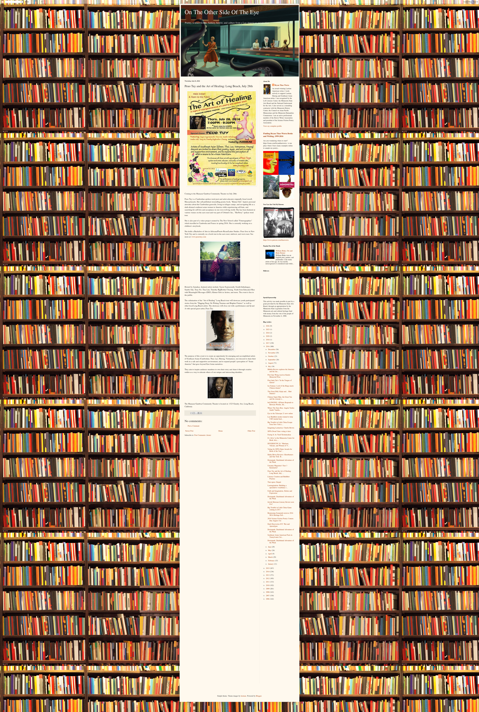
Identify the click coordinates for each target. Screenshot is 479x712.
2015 (268, 568)
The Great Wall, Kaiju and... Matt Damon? (280, 392)
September (272, 359)
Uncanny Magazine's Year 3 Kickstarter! (277, 466)
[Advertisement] (273, 641)
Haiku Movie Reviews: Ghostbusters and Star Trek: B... (280, 455)
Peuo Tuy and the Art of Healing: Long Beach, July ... (279, 472)
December (272, 349)
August (271, 363)
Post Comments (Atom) (202, 435)
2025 (268, 329)
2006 (268, 599)
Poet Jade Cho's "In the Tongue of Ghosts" (280, 381)
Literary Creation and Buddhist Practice (279, 477)
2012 (268, 578)
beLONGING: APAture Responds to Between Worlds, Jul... (280, 403)
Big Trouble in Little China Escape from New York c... (280, 423)
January (271, 564)
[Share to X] (196, 413)
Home (220, 431)
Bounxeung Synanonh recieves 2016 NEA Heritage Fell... (280, 514)
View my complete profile (272, 126)
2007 (268, 595)
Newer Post (189, 431)
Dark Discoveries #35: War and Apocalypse (279, 525)
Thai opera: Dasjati (274, 482)
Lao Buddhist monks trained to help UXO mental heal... (280, 418)
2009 (268, 588)
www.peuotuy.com (198, 236)
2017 (268, 343)
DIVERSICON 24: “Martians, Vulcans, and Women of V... (278, 444)
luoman (243, 696)
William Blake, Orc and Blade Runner (284, 252)
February (271, 560)
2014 (268, 571)
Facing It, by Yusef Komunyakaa (279, 434)
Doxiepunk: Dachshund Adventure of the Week (281, 461)
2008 (268, 592)
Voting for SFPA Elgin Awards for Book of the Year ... (280, 450)
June (270, 547)
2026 (268, 326)
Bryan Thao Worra (282, 85)
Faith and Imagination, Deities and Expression (280, 492)
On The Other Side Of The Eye (222, 12)
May (270, 550)
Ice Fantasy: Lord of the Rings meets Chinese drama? (281, 387)
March (270, 557)
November (272, 353)
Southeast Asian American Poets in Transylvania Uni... (280, 536)
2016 (268, 346)
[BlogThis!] (194, 413)
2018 (268, 339)
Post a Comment (193, 426)
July (269, 366)
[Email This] (191, 413)
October (271, 356)
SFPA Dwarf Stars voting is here (279, 431)
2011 (268, 582)
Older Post (251, 431)
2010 (268, 585)
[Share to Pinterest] (201, 413)
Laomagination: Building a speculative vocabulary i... (278, 486)
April (270, 553)
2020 (268, 336)
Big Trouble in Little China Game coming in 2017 (280, 508)
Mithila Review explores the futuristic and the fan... (281, 370)
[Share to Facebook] (198, 413)
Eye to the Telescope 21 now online (280, 413)
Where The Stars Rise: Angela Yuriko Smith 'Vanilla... (281, 409)
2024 (268, 333)
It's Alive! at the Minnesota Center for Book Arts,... (281, 439)
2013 (268, 575)
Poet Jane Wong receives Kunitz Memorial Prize (279, 376)
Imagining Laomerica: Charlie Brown (281, 428)
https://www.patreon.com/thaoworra (276, 240)
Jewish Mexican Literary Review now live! (281, 503)
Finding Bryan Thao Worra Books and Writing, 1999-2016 (278, 135)
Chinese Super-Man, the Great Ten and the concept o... (280, 398)
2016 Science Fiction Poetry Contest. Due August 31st (281, 519)
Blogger (258, 696)
